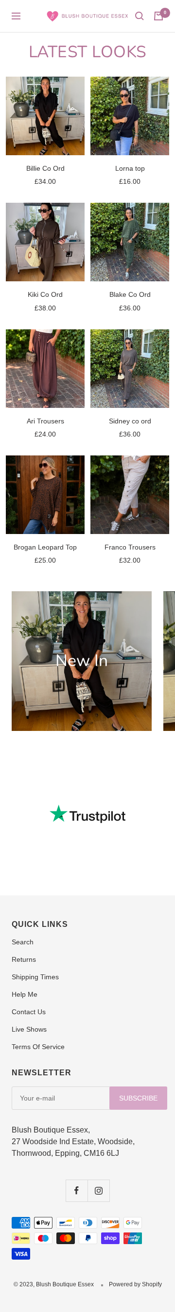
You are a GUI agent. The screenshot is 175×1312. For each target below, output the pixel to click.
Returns (24, 959)
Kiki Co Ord (45, 294)
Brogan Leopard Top (45, 547)
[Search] (139, 16)
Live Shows (29, 1029)
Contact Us (29, 1012)
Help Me (24, 994)
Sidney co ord (130, 421)
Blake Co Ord (130, 294)
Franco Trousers (130, 547)
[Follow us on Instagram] (98, 1190)
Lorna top (130, 168)
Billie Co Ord (45, 168)
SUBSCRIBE (138, 1098)
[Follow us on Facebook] (77, 1190)
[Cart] (158, 16)
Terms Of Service (38, 1047)
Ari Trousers (45, 421)
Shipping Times (35, 977)
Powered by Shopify (135, 1284)
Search (23, 942)
